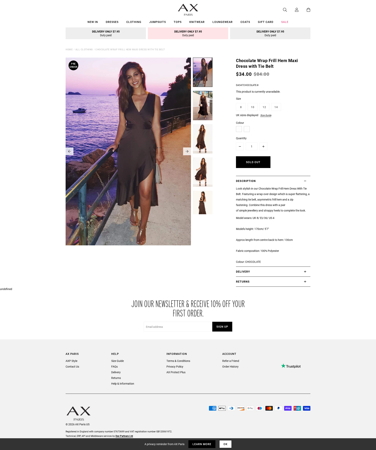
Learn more (202, 444)
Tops (178, 22)
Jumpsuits (157, 22)
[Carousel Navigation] (128, 151)
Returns (116, 378)
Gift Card (265, 22)
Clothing (133, 22)
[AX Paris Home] (188, 10)
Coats (245, 22)
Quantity (241, 138)
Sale (284, 22)
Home (69, 49)
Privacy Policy (174, 366)
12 (264, 107)
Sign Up (222, 326)
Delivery (116, 372)
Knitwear (197, 22)
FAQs (114, 366)
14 (276, 107)
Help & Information (122, 383)
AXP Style (71, 361)
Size (238, 98)
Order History (230, 366)
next (187, 151)
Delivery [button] (243, 271)
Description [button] (246, 181)
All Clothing (84, 49)
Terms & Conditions (178, 361)
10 (252, 107)
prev (69, 151)
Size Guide (265, 115)
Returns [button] (243, 281)
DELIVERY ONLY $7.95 (106, 33)
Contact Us (72, 366)
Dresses (112, 22)
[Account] (293, 10)
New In (93, 22)
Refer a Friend (230, 361)
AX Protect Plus (175, 372)
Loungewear (222, 22)
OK (225, 444)
